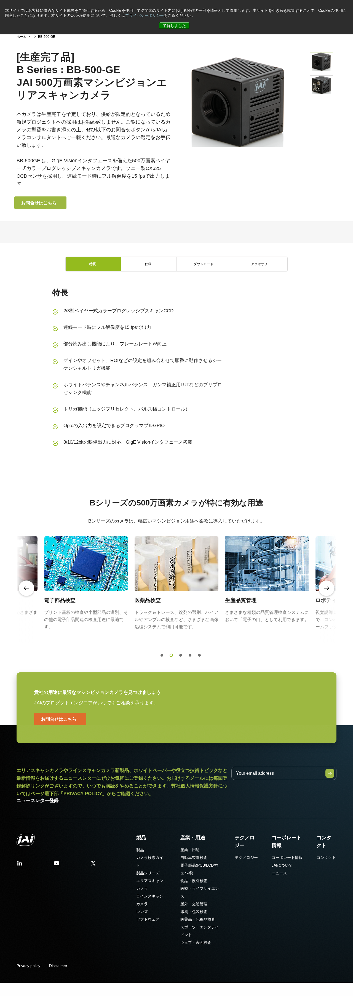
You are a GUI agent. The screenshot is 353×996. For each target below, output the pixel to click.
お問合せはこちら (39, 202)
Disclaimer (58, 965)
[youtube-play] (56, 865)
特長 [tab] (92, 264)
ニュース (279, 873)
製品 (141, 837)
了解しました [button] (174, 25)
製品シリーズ (147, 873)
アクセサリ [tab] (259, 264)
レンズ (142, 911)
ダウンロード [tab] (203, 264)
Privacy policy (28, 965)
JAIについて (282, 865)
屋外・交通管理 (193, 904)
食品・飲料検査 (193, 880)
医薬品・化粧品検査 (197, 919)
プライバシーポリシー (144, 15)
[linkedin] (20, 865)
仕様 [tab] (148, 264)
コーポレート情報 (286, 841)
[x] (93, 865)
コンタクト (324, 841)
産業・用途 (192, 837)
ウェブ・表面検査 (195, 942)
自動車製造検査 (193, 857)
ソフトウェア (147, 919)
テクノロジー (245, 841)
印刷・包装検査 (193, 911)
